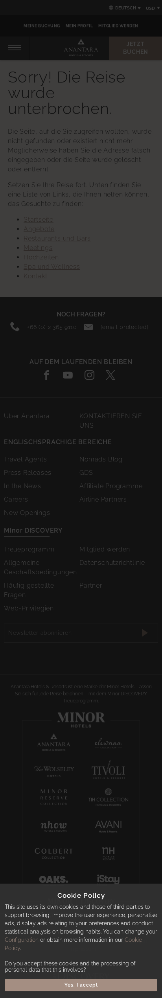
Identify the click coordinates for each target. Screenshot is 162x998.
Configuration (22, 940)
